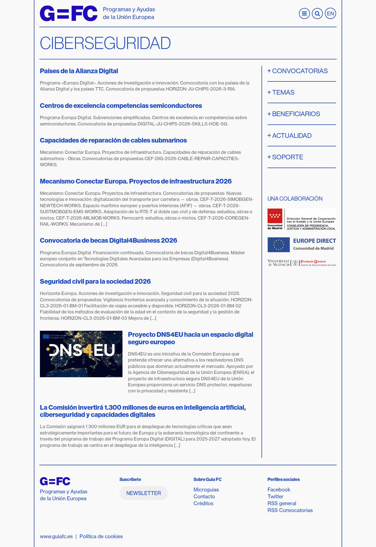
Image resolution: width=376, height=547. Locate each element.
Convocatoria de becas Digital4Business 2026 (108, 240)
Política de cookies (101, 536)
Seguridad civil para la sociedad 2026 (95, 281)
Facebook (279, 489)
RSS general (282, 503)
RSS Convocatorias (290, 510)
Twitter (276, 496)
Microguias (206, 489)
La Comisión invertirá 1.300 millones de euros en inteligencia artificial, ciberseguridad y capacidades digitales (143, 411)
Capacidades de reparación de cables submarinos (113, 140)
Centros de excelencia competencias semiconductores (121, 105)
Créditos (203, 503)
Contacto (204, 496)
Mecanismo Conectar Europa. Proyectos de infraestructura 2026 (136, 181)
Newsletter (143, 493)
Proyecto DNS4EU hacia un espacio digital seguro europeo (190, 338)
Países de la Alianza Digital (79, 71)
